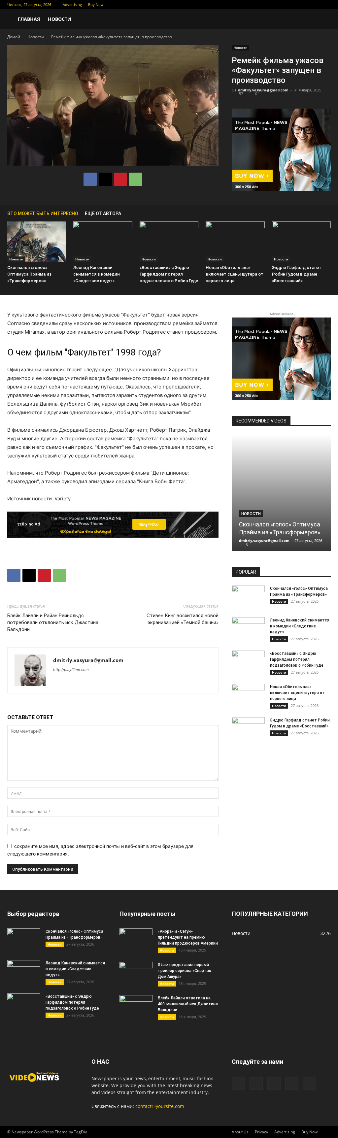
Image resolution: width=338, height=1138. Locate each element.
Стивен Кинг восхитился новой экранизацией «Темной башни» (183, 619)
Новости (59, 19)
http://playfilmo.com (71, 669)
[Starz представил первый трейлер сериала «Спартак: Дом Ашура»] (135, 973)
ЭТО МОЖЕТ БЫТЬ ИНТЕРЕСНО (42, 213)
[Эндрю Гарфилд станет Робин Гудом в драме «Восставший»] (301, 241)
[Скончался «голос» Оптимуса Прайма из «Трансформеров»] (36, 241)
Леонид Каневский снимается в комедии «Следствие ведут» (96, 274)
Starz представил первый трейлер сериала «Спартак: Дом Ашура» (185, 970)
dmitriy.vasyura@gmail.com (263, 89)
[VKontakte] (315, 4)
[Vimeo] (304, 4)
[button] (323, 20)
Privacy (261, 1132)
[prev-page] (317, 213)
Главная (29, 19)
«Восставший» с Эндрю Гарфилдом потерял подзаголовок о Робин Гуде (169, 274)
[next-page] (327, 213)
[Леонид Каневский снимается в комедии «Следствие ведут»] (102, 241)
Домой (13, 37)
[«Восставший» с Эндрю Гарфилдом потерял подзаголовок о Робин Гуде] (169, 241)
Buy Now (96, 4)
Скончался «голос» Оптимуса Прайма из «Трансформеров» (29, 274)
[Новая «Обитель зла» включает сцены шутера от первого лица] (235, 241)
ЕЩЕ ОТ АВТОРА (103, 213)
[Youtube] (326, 4)
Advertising (72, 4)
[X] (293, 4)
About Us (240, 1132)
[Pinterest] (120, 179)
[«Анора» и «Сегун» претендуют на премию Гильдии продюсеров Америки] (135, 940)
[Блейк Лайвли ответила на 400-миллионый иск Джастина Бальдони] (135, 1006)
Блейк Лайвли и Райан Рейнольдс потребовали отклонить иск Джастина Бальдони (52, 622)
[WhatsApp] (135, 179)
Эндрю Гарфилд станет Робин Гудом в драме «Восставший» (296, 274)
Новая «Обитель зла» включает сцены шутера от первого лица (234, 274)
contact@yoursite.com (159, 1106)
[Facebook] (282, 4)
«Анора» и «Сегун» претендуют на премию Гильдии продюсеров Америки (188, 937)
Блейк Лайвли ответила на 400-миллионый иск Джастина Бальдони (188, 1004)
